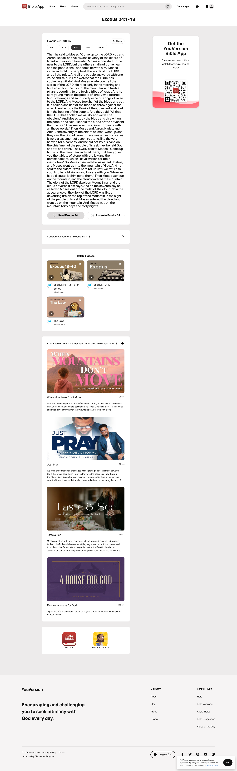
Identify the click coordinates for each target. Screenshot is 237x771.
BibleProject (59, 292)
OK (227, 762)
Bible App (69, 647)
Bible (52, 6)
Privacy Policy (49, 752)
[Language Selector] (197, 6)
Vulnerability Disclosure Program (38, 756)
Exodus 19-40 (105, 284)
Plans (63, 6)
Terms (62, 752)
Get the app (183, 6)
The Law (62, 320)
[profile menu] (209, 6)
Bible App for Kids (100, 647)
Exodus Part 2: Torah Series (66, 286)
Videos (74, 6)
